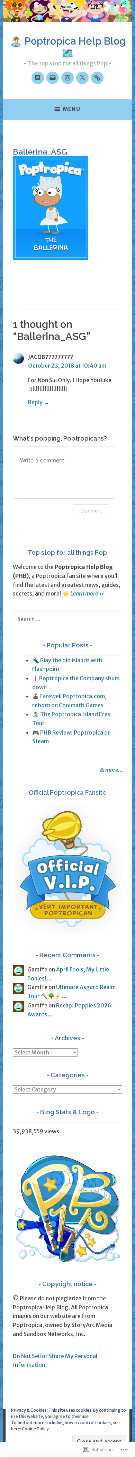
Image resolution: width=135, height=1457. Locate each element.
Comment (91, 511)
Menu (71, 109)
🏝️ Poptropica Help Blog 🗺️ (68, 47)
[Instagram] (67, 77)
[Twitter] (82, 77)
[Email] (52, 77)
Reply (35, 402)
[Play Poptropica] (97, 77)
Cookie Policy (35, 1428)
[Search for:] (68, 619)
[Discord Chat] (37, 77)
